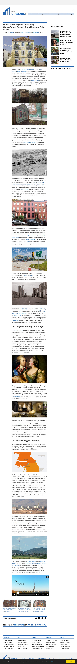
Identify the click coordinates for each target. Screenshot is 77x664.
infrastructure (24, 189)
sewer (18, 236)
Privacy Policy (62, 658)
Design (42, 14)
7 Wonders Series (64, 640)
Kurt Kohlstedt (11, 32)
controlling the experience (33, 563)
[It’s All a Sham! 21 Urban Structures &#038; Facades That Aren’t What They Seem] (24, 603)
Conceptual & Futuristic (51, 640)
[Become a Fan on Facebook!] (58, 14)
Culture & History (64, 644)
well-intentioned (24, 75)
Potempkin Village (17, 330)
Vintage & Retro (49, 648)
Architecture (32, 14)
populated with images (29, 142)
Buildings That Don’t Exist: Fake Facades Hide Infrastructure (9, 609)
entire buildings (21, 71)
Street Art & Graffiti (22, 648)
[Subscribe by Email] (71, 14)
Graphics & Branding (37, 644)
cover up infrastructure (39, 234)
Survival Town (17, 315)
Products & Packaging (37, 648)
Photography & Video (23, 644)
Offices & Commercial (9, 646)
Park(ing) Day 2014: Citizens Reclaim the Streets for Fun (66, 59)
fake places (15, 321)
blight (28, 241)
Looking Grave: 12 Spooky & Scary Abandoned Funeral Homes (66, 51)
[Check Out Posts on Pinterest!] (65, 14)
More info (50, 662)
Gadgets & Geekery (50, 642)
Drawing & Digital (22, 640)
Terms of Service (53, 658)
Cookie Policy (71, 658)
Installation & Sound (22, 642)
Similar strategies (30, 239)
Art (38, 14)
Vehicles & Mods (50, 646)
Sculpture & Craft (22, 646)
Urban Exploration (64, 648)
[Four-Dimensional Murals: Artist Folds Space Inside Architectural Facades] (39, 603)
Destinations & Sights (65, 646)
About (23, 658)
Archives (31, 658)
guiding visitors (32, 561)
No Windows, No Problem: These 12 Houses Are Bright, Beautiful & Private (65, 33)
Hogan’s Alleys (24, 308)
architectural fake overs (28, 69)
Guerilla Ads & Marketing (38, 646)
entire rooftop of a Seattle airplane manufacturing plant (28, 183)
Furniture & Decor (36, 642)
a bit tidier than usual (23, 424)
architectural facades (17, 234)
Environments (52, 14)
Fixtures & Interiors (36, 640)
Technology (49, 637)
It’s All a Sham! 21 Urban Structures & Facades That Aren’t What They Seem (24, 609)
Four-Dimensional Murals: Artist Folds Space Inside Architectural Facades (39, 609)
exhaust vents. (31, 236)
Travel (62, 637)
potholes (15, 84)
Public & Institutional (25, 32)
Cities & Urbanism (8, 642)
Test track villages (27, 275)
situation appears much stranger (22, 522)
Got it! (70, 662)
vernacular (27, 130)
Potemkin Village (16, 397)
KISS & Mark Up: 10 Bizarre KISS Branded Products (66, 42)
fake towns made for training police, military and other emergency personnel (29, 309)
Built (46, 14)
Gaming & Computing (51, 644)
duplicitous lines (35, 80)
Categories (42, 658)
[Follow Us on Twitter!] (61, 14)
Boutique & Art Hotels (65, 642)
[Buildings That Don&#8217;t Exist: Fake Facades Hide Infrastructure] (10, 603)
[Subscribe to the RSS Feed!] (68, 14)
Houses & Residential (9, 644)
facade (32, 130)
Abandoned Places (8, 640)
